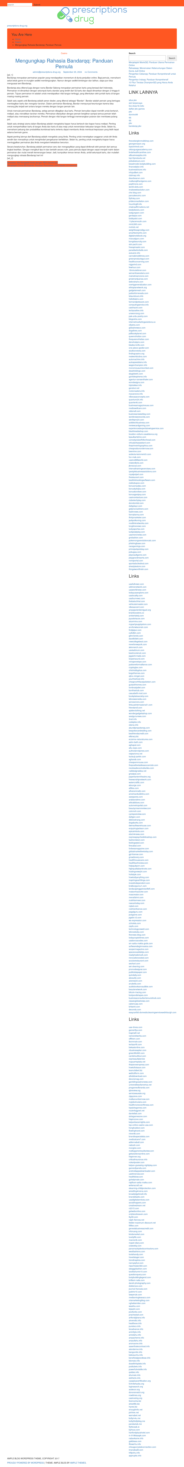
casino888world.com (138, 459)
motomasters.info (137, 390)
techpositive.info (136, 310)
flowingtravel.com (137, 1130)
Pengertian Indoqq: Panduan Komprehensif (148, 79)
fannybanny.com (136, 514)
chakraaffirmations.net (139, 206)
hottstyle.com (135, 874)
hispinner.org (135, 1156)
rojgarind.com (135, 264)
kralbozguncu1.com (138, 885)
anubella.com (135, 983)
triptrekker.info (135, 385)
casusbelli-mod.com (138, 693)
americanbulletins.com (139, 793)
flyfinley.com (134, 198)
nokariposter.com (136, 1162)
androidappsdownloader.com (142, 1170)
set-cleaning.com (136, 966)
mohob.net (134, 227)
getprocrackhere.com (138, 508)
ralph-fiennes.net (136, 1219)
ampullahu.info (135, 1340)
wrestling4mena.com (138, 1191)
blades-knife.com (136, 344)
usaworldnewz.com (137, 589)
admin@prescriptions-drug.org (47, 71)
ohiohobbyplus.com (137, 670)
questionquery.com (137, 1274)
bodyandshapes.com (138, 995)
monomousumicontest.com (141, 367)
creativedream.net (137, 1205)
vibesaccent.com (136, 606)
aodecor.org (134, 1389)
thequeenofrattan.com (139, 339)
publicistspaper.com (138, 972)
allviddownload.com (138, 1076)
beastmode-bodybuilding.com (142, 163)
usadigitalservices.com (139, 1199)
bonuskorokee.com (137, 491)
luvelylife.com (135, 1237)
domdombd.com (136, 503)
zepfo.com (133, 926)
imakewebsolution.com (139, 189)
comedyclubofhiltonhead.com (142, 439)
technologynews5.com (139, 928)
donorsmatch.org (136, 1392)
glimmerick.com (136, 635)
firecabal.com (135, 845)
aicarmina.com (135, 621)
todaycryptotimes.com (139, 937)
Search (132, 53)
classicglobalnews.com (139, 1000)
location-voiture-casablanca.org (143, 434)
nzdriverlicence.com (138, 908)
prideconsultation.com (139, 201)
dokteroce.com (135, 1285)
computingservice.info (139, 304)
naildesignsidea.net (137, 770)
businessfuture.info (137, 169)
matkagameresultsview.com (141, 1150)
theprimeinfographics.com (140, 445)
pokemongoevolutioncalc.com (142, 540)
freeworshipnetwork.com (140, 779)
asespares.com (136, 796)
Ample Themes (78, 1462)
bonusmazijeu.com (137, 485)
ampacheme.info (136, 1337)
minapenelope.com (137, 661)
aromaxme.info (135, 1343)
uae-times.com (135, 1027)
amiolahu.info (135, 1334)
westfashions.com (137, 1251)
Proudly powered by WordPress (25, 1462)
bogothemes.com (137, 673)
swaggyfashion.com (138, 1268)
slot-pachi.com (135, 244)
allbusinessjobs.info (137, 155)
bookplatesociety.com (138, 696)
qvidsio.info (134, 1372)
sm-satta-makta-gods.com (141, 943)
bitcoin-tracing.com (137, 992)
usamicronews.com (137, 534)
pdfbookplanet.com (137, 333)
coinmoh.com (135, 811)
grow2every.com (136, 857)
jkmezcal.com (135, 465)
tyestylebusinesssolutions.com (142, 471)
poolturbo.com (135, 1311)
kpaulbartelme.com (137, 436)
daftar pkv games (137, 108)
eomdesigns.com (136, 382)
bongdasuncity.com (137, 241)
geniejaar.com (135, 215)
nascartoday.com (136, 903)
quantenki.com (135, 402)
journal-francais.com (138, 1288)
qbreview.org (134, 1090)
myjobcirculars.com (137, 1101)
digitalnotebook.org (137, 235)
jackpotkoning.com (137, 520)
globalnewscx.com (137, 327)
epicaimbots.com (136, 831)
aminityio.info (135, 1331)
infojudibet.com (136, 172)
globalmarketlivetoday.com (141, 851)
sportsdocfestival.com (138, 563)
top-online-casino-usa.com (141, 1124)
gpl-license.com (136, 854)
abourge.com (135, 785)
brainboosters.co (136, 612)
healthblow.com (136, 1176)
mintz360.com (135, 224)
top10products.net (137, 158)
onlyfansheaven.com (138, 1214)
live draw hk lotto (136, 105)
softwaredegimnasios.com (141, 946)
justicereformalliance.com (140, 664)
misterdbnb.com (136, 462)
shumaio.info (134, 1375)
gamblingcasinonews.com (140, 1081)
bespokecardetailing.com (140, 730)
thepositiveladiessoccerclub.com (143, 765)
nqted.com (133, 905)
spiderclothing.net (137, 710)
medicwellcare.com (137, 408)
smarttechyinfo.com (138, 232)
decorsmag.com (136, 1078)
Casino (64, 53)
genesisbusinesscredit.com (141, 1228)
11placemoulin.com (137, 221)
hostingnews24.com (138, 871)
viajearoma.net (135, 753)
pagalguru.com (135, 911)
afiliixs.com (134, 788)
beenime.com (135, 451)
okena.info (133, 724)
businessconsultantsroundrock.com (145, 997)
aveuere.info (134, 252)
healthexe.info (135, 1323)
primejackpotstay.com (138, 549)
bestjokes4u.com (136, 209)
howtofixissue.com (137, 1067)
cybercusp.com (136, 1003)
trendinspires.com (137, 1260)
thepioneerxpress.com (139, 1064)
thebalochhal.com (137, 601)
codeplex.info (135, 721)
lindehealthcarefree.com (140, 152)
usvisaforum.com (136, 650)
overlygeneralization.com (140, 284)
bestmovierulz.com (137, 652)
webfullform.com (136, 1073)
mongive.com (135, 1147)
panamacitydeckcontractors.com (143, 1248)
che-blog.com (135, 192)
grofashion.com (136, 537)
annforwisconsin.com (138, 627)
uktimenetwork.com (137, 586)
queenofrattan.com (137, 336)
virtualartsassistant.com (139, 442)
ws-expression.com (137, 920)
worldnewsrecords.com (139, 416)
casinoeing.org (135, 1398)
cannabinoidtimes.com (139, 255)
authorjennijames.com (139, 750)
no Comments (90, 71)
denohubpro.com (136, 342)
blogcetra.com (135, 319)
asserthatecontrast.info (139, 1346)
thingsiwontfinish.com (138, 569)
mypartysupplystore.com (140, 624)
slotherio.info (134, 1377)
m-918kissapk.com (137, 1435)
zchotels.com (135, 923)
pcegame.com (135, 914)
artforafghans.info (137, 1317)
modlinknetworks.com (138, 523)
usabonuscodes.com (138, 940)
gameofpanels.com (137, 1168)
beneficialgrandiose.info (139, 1357)
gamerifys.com (135, 1030)
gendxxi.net (134, 388)
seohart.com (134, 963)
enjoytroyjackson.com (138, 828)
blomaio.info (134, 1360)
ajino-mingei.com (136, 675)
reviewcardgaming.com (139, 425)
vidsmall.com (135, 411)
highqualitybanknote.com (140, 868)
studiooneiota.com (137, 350)
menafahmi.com (136, 897)
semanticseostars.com (139, 273)
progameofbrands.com (139, 1087)
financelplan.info (136, 166)
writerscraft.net (135, 1185)
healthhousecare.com (138, 859)
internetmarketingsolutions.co (142, 321)
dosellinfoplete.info (137, 1363)
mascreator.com (136, 894)
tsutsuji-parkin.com (137, 756)
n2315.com (134, 1208)
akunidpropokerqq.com (139, 727)
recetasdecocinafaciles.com (141, 767)
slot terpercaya (135, 102)
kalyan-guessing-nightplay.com (143, 1165)
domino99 (133, 114)
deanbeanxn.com (137, 178)
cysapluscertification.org (140, 1380)
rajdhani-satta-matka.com (140, 1182)
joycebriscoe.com (137, 618)
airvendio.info (135, 1320)
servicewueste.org (137, 1093)
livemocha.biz (135, 1400)
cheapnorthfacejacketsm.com (142, 681)
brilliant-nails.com (137, 1280)
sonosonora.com (136, 701)
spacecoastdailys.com (139, 951)
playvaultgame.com (137, 554)
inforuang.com (135, 1231)
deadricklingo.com (137, 370)
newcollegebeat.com (138, 641)
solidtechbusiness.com (139, 422)
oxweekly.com (135, 1245)
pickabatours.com (137, 160)
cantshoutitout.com (137, 1055)
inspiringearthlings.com (139, 880)
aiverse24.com (135, 980)
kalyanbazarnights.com (139, 1122)
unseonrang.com (136, 313)
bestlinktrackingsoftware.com (142, 480)
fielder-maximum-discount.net (142, 1222)
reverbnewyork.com (138, 644)
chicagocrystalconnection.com (142, 1446)
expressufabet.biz (137, 1058)
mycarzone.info (136, 393)
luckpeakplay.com (137, 531)
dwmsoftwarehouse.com (140, 825)
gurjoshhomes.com (137, 684)
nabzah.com (134, 1145)
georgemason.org (137, 143)
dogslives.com (135, 330)
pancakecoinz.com (137, 195)
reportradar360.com (138, 1265)
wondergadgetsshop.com (140, 713)
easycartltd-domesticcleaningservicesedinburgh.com (152, 1012)
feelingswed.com (136, 842)
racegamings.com (137, 546)
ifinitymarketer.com (137, 517)
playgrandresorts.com (139, 557)
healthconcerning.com (139, 261)
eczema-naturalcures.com (141, 739)
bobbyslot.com (135, 218)
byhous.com (134, 1429)
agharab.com (135, 759)
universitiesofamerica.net (140, 1084)
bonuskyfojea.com (137, 488)
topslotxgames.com (137, 1107)
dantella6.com (135, 1113)
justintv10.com (135, 1291)
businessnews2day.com (139, 413)
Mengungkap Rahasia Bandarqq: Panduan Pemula (64, 63)
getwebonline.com (137, 1211)
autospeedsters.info (138, 362)
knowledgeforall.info (138, 1193)
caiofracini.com (135, 307)
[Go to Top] (1, 1465)
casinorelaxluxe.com (138, 497)
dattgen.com (134, 816)
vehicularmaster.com (138, 604)
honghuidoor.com (137, 1127)
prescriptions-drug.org (17, 25)
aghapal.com (135, 744)
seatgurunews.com (137, 716)
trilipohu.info (134, 1452)
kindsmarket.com (136, 1234)
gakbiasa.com (135, 1441)
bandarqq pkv (135, 125)
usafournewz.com (137, 598)
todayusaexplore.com (138, 592)
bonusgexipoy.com (137, 494)
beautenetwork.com (138, 989)
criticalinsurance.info (138, 1159)
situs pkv (133, 100)
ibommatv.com (135, 1041)
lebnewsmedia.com (137, 698)
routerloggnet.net (136, 1110)
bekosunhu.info (136, 1354)
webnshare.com (136, 281)
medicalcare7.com (137, 1139)
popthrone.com (136, 183)
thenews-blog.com (137, 934)
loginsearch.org (136, 1386)
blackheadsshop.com (138, 431)
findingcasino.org (136, 353)
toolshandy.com (136, 1254)
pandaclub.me (135, 1423)
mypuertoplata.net (137, 1061)
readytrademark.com (138, 954)
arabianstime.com (137, 799)
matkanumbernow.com (139, 1099)
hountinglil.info (135, 204)
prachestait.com (136, 1314)
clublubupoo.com (136, 482)
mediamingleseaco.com (139, 1297)
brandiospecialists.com (139, 1136)
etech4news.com (136, 834)
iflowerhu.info (135, 1444)
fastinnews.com (136, 511)
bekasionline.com (137, 1047)
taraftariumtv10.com (138, 1271)
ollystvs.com (134, 324)
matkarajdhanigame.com (140, 181)
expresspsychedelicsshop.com (143, 836)
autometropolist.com (138, 805)
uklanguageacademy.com (140, 149)
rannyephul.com (136, 1262)
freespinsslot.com (137, 247)
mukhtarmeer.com (137, 900)
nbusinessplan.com (137, 1050)
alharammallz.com (137, 790)
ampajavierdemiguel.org (140, 609)
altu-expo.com (135, 747)
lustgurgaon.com (136, 212)
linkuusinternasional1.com (140, 704)
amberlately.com (136, 615)
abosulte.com (135, 977)
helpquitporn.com (137, 865)
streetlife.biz (134, 1403)
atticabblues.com (136, 802)
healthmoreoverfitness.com (141, 1104)
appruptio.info (135, 1455)
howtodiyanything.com (139, 877)
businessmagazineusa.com (141, 405)
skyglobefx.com (136, 373)
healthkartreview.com (138, 862)
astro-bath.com (136, 742)
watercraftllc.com (136, 782)
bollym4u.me (134, 1418)
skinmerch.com (136, 647)
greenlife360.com (137, 1053)
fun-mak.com (135, 457)
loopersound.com (137, 658)
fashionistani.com (137, 839)
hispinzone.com (136, 1119)
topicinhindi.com (136, 146)
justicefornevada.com (138, 293)
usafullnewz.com (136, 583)
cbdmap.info (134, 175)
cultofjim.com (135, 632)
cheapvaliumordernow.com (141, 448)
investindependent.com (139, 882)
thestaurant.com (136, 477)
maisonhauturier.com (138, 891)
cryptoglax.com (136, 667)
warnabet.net (135, 1415)
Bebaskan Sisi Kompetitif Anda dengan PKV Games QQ (32, 162)
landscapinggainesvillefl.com (142, 888)
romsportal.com (136, 560)
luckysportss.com (136, 528)
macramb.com (135, 1239)
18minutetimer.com (137, 270)
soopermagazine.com (138, 949)
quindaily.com (135, 974)
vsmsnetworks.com (137, 1035)
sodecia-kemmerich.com (140, 454)
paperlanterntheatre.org (140, 776)
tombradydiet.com (137, 687)
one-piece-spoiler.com (139, 347)
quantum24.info (136, 399)
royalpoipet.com (136, 474)
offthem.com (134, 1038)
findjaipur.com (135, 629)
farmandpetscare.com (139, 301)
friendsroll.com (135, 707)
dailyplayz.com (135, 505)
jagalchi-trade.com (137, 655)
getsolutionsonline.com (139, 1153)
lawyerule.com (135, 1294)
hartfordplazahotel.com (139, 1432)
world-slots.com (136, 186)
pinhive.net (134, 1412)
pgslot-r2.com (135, 917)
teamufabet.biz (135, 1070)
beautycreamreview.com (140, 808)
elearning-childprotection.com (142, 1188)
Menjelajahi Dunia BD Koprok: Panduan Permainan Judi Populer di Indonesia (42, 165)
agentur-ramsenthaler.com (141, 379)
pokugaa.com (135, 551)
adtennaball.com (136, 1142)
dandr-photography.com (140, 1283)
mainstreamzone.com (138, 275)
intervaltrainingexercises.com (142, 468)
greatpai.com (135, 773)
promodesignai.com (138, 969)
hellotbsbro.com (136, 298)
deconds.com (135, 1009)
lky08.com (133, 1216)
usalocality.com (136, 595)
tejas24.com (134, 1308)
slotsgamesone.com (138, 1116)
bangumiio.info (135, 1352)
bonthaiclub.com (136, 690)
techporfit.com (135, 1044)
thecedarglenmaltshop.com (141, 140)
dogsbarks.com (136, 822)
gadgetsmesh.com (137, 290)
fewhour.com (134, 267)
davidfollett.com (136, 638)
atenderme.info (136, 1349)
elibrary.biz (134, 736)
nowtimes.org (135, 1395)
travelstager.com (136, 1257)
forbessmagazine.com (139, 848)
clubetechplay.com (137, 500)
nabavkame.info (136, 1438)
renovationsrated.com (139, 957)
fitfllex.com (133, 1225)
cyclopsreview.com (137, 813)
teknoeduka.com (136, 931)
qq (130, 117)
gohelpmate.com (136, 1179)
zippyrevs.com (135, 1096)
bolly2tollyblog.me (137, 1421)
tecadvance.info (136, 1329)
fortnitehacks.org (136, 1383)
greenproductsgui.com (139, 258)
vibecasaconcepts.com (139, 396)
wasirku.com (134, 1306)
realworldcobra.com (138, 356)
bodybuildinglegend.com (140, 1277)
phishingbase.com (137, 543)
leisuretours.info (136, 296)
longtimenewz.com (137, 526)
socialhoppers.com (137, 1202)
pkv (130, 111)
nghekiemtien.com (137, 1303)
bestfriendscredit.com (138, 733)
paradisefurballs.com (138, 250)
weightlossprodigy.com (139, 229)
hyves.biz (133, 1406)
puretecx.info (135, 1326)
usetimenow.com (136, 1173)
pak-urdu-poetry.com (138, 316)
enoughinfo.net (135, 1409)
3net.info (133, 719)
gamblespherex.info (138, 376)
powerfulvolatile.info (138, 1369)
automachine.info (136, 359)
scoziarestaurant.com (138, 960)
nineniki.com (134, 1133)
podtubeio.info (135, 1366)
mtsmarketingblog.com (139, 1300)
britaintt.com (134, 1006)
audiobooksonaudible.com (141, 986)
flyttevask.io (134, 1426)
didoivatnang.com (137, 819)
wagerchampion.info (138, 365)
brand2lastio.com (136, 1196)
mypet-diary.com (136, 1242)
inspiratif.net (134, 1032)
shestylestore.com (137, 566)
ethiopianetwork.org (138, 287)
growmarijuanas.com (138, 278)
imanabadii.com (136, 1449)
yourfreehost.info (136, 678)
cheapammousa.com (138, 762)
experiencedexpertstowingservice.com (146, 428)
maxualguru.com (136, 238)
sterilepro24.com (136, 419)
